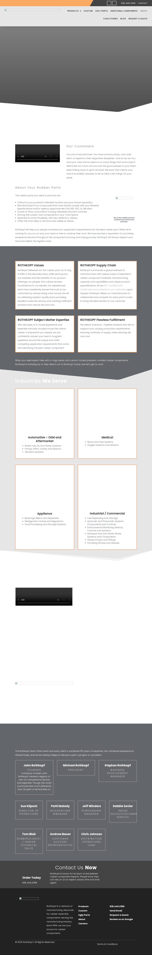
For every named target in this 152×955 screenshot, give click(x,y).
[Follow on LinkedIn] (114, 3)
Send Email (116, 910)
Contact (142, 3)
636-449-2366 (128, 3)
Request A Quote (112, 868)
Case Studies (110, 18)
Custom (88, 11)
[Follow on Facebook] (109, 3)
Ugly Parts (101, 11)
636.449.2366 (29, 882)
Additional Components (124, 11)
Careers (83, 923)
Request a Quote (138, 18)
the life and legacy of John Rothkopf (109, 710)
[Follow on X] (126, 928)
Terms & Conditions (107, 944)
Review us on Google (121, 919)
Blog (123, 18)
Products (73, 11)
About (143, 11)
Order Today (31, 878)
